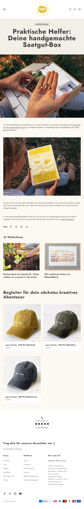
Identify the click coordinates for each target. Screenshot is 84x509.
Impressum (27, 464)
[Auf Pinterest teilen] (21, 227)
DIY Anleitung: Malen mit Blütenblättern (57, 276)
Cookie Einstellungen (31, 480)
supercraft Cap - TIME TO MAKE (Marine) (21, 397)
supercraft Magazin (67, 219)
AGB (25, 460)
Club (5, 464)
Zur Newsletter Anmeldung (12, 449)
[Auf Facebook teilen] (11, 227)
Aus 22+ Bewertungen (42, 427)
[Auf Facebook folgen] (4, 493)
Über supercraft (8, 476)
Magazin (6, 468)
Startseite (6, 460)
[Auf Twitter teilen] (16, 227)
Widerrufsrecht (29, 468)
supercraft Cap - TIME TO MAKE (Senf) (20, 345)
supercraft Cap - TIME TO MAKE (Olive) (60, 345)
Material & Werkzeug (42, 24)
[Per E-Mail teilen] (27, 227)
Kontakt (5, 480)
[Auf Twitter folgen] (10, 493)
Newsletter (6, 472)
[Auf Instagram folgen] (15, 493)
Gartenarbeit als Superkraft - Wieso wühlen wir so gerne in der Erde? (21, 276)
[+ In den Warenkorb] (37, 338)
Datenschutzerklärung (31, 476)
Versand (26, 472)
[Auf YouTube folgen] (20, 493)
